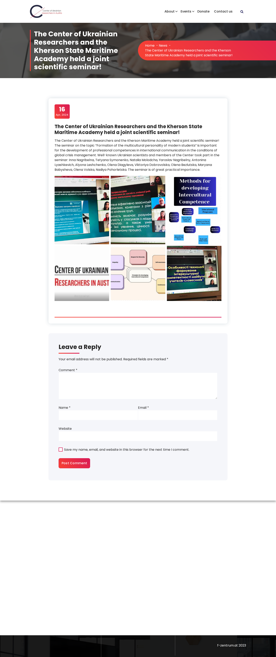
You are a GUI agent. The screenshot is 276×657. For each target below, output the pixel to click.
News (163, 45)
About (169, 11)
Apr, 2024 (62, 111)
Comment (68, 370)
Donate (203, 11)
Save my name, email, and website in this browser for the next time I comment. (126, 449)
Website (65, 428)
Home (150, 45)
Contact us (223, 11)
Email (143, 407)
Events (186, 11)
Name (65, 407)
